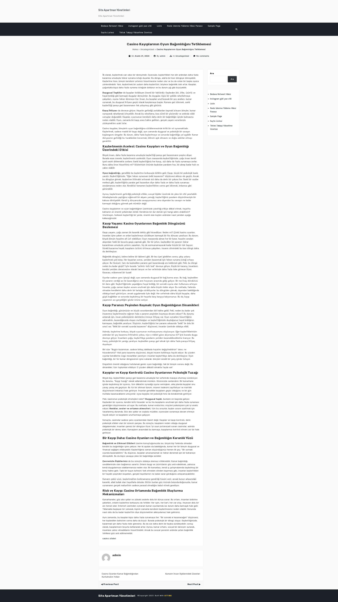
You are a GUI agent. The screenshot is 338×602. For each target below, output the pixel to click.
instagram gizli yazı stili (140, 26)
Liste (159, 26)
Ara (212, 73)
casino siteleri (109, 538)
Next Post (192, 584)
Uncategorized (147, 49)
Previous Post (111, 584)
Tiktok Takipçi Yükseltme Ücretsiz (135, 32)
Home (135, 49)
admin (162, 56)
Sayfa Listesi (107, 32)
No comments (202, 56)
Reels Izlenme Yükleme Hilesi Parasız (185, 26)
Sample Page (214, 26)
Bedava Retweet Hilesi (112, 26)
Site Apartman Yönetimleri (114, 10)
